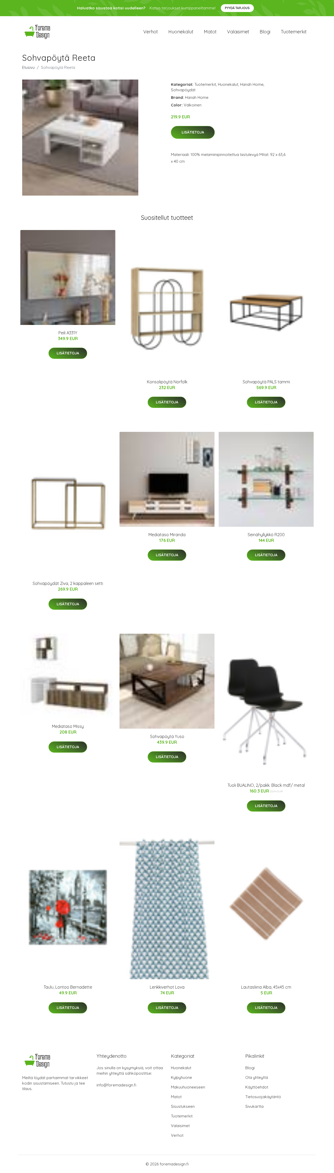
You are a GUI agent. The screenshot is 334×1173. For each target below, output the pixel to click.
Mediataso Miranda (167, 534)
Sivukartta (254, 1106)
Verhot (150, 32)
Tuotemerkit (294, 32)
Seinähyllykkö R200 (266, 534)
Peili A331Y (67, 332)
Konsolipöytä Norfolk (167, 381)
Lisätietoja (193, 132)
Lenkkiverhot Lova (167, 987)
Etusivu (28, 67)
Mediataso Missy (68, 726)
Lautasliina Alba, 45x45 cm (266, 987)
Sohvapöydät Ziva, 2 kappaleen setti (68, 583)
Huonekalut (180, 32)
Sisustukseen (183, 1106)
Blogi (265, 32)
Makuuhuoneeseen (188, 1087)
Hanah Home (252, 84)
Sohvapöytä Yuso (167, 736)
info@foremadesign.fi (116, 1085)
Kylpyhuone (181, 1077)
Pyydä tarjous (237, 8)
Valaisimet (238, 32)
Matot (210, 32)
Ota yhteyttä (256, 1077)
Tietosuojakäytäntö (263, 1096)
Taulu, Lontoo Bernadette (68, 987)
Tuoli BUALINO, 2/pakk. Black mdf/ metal (266, 785)
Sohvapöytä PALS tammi (266, 381)
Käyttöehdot (256, 1087)
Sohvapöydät (183, 89)
